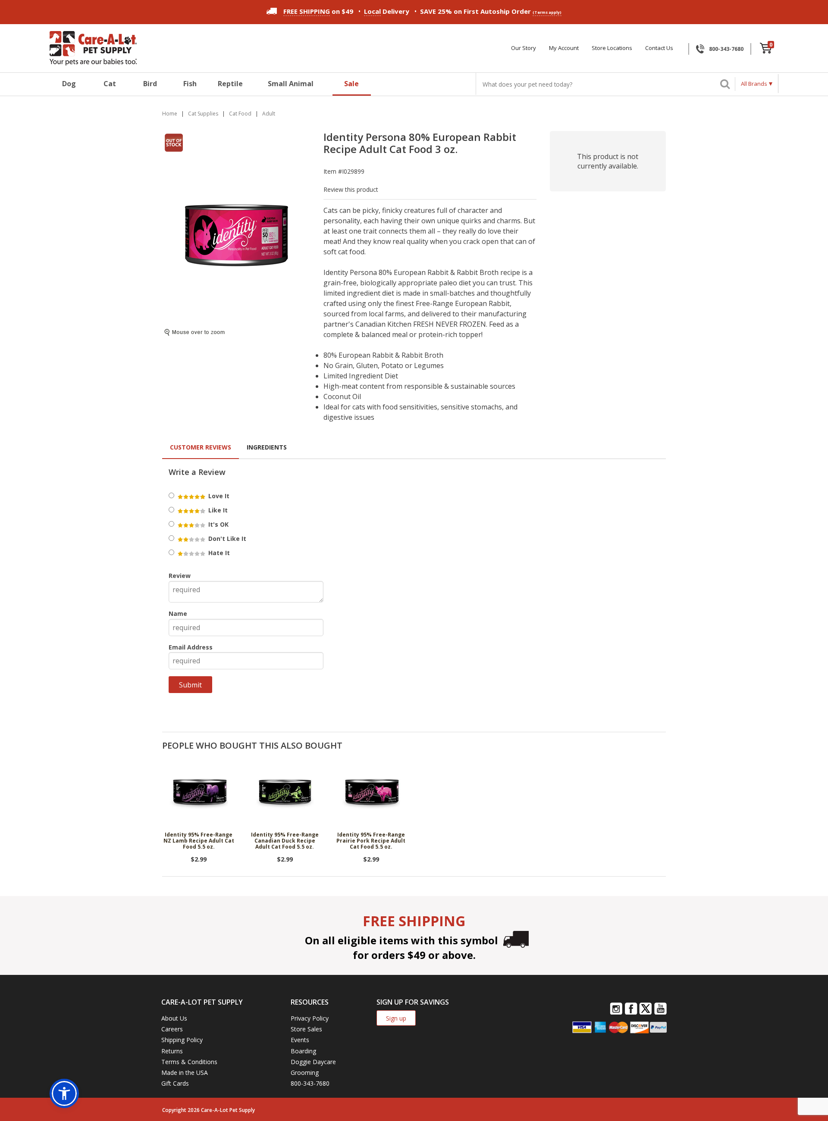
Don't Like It (226, 538)
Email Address (191, 647)
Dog (69, 83)
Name (178, 613)
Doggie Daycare (313, 1062)
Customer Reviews (200, 447)
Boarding (303, 1051)
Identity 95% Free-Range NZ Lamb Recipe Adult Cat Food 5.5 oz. (198, 841)
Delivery (386, 11)
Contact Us (659, 48)
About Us (174, 1018)
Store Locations (612, 48)
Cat (110, 83)
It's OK (218, 524)
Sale (351, 83)
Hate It (218, 553)
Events (300, 1040)
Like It (217, 510)
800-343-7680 (726, 49)
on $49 (318, 11)
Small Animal (291, 83)
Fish (190, 83)
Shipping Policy (182, 1040)
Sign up (396, 1018)
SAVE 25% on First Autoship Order (490, 11)
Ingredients (267, 447)
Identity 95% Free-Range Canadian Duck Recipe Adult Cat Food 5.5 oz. (285, 841)
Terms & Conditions (189, 1062)
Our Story (523, 48)
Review (180, 575)
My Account (564, 48)
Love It (218, 496)
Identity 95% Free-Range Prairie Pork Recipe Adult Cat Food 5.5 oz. (370, 841)
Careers (172, 1029)
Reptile (230, 83)
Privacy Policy (310, 1018)
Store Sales (306, 1029)
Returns (172, 1051)
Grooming (305, 1072)
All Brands (754, 83)
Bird (150, 83)
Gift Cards (175, 1083)
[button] (64, 1093)
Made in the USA (184, 1072)
